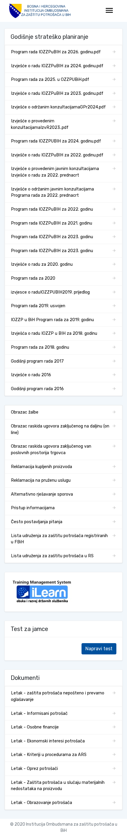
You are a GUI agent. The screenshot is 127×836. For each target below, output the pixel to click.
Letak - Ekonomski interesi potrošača (48, 741)
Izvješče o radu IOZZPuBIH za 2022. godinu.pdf (57, 155)
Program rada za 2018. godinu (40, 347)
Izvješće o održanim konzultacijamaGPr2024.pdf (58, 107)
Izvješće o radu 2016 (31, 374)
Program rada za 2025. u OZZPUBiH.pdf (50, 79)
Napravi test (99, 648)
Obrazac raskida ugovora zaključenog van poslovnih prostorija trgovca (51, 449)
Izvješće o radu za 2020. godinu (42, 264)
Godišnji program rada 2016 (37, 388)
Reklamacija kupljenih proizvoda (41, 466)
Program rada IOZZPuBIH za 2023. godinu (52, 236)
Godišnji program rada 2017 (37, 361)
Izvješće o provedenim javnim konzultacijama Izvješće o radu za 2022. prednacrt (55, 172)
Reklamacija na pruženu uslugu (41, 480)
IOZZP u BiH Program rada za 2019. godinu (52, 319)
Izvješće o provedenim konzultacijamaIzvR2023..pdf (40, 124)
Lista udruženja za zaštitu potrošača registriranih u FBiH (59, 539)
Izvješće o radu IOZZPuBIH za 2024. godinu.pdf (57, 65)
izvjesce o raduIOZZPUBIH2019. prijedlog (50, 292)
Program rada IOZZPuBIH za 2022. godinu (52, 209)
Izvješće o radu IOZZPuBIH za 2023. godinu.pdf (57, 93)
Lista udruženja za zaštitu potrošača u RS (52, 555)
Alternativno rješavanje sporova (42, 494)
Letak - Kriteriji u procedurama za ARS (49, 754)
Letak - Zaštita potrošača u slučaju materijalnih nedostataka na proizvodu (58, 786)
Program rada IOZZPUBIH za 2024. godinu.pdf (56, 141)
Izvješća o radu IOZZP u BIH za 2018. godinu (54, 333)
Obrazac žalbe (24, 412)
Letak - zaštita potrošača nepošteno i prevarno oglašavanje (57, 696)
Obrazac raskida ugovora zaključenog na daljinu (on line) (60, 429)
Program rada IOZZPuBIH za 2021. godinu (51, 223)
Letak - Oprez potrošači (34, 768)
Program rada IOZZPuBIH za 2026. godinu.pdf (56, 52)
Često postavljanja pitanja (36, 521)
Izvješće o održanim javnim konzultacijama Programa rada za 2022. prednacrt (52, 192)
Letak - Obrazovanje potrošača (41, 802)
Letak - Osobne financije (35, 727)
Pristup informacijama (33, 507)
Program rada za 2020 (33, 278)
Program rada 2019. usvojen (38, 305)
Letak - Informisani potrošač (39, 713)
